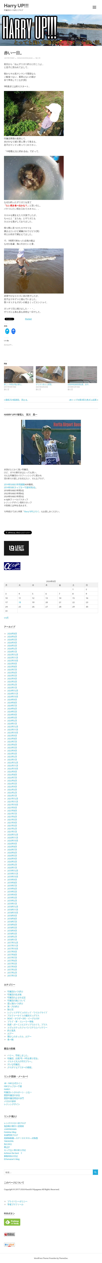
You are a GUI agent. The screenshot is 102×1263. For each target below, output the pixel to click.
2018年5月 (12, 927)
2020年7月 (12, 849)
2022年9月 (12, 771)
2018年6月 (12, 924)
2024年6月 (12, 708)
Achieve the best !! (13, 1153)
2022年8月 (12, 774)
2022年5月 (12, 783)
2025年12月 (12, 654)
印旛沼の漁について (16, 1000)
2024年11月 (12, 693)
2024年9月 (12, 699)
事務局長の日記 (11, 1156)
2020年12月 (12, 834)
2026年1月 (12, 651)
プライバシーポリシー (17, 1201)
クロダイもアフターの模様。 (20, 1067)
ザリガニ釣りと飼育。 (44, 384)
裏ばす (7, 1147)
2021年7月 (12, 813)
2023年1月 (12, 759)
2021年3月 (12, 825)
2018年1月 (12, 939)
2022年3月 (12, 789)
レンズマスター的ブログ (15, 1123)
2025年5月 (12, 675)
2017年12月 (12, 942)
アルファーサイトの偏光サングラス (23, 1015)
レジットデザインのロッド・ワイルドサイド (27, 1012)
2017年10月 (12, 948)
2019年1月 (12, 903)
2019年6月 (12, 888)
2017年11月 (12, 945)
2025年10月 (12, 660)
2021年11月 (12, 801)
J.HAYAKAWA (10, 1129)
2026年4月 (12, 642)
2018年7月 (12, 921)
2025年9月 (12, 663)
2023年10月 (12, 732)
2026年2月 (12, 648)
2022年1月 (12, 795)
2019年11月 (12, 873)
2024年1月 (12, 723)
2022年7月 (12, 777)
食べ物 (10, 1039)
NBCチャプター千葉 (13, 1086)
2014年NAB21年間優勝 (14, 484)
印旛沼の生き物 (14, 994)
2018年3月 (12, 933)
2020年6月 (12, 852)
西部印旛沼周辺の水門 (14, 1098)
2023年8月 (12, 738)
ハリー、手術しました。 (18, 1055)
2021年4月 (12, 822)
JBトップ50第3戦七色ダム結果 (83, 399)
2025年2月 (12, 684)
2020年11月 (12, 837)
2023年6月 (12, 744)
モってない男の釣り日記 (15, 1150)
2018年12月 (12, 906)
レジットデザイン (12, 1104)
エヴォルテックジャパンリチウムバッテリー (27, 1027)
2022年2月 (12, 792)
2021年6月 (12, 816)
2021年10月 (12, 804)
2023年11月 (12, 729)
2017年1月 (12, 975)
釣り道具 (11, 1030)
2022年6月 (12, 780)
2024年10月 (12, 696)
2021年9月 (12, 807)
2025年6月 (12, 672)
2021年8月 (12, 810)
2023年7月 (12, 741)
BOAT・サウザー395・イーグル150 (23, 1018)
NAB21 (7, 1089)
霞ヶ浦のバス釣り (15, 1003)
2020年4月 (12, 858)
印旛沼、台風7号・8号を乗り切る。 (23, 1058)
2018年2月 (12, 936)
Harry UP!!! (16, 5)
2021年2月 (12, 828)
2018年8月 (12, 918)
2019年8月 (12, 882)
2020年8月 (12, 846)
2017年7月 (12, 957)
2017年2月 (12, 972)
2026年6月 (12, 636)
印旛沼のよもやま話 (16, 997)
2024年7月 (12, 705)
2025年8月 (12, 666)
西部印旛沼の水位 (12, 1095)
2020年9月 (12, 843)
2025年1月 (12, 687)
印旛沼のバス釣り (15, 991)
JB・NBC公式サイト (13, 1083)
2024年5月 (12, 711)
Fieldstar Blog (10, 1132)
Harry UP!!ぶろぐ (31, 511)
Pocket (28, 319)
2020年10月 (12, 840)
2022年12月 (12, 762)
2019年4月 (12, 894)
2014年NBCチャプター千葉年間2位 (19, 487)
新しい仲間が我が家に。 (13, 384)
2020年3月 (12, 861)
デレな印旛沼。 (14, 1064)
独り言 (38, 58)
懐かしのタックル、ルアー (19, 1036)
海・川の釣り (13, 1006)
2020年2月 (12, 864)
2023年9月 (12, 735)
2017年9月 (12, 951)
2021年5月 (12, 819)
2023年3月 (12, 753)
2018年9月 (12, 915)
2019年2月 (12, 900)
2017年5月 (12, 963)
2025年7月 (12, 669)
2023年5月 (12, 747)
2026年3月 (12, 645)
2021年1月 (12, 831)
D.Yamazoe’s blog (11, 1159)
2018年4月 (12, 930)
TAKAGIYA (8, 1141)
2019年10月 (12, 876)
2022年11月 (12, 765)
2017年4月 (12, 966)
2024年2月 (12, 720)
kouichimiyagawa (25, 58)
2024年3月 (12, 717)
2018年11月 (12, 909)
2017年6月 (12, 960)
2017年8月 (12, 954)
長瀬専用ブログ (11, 1135)
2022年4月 (12, 786)
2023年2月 (12, 756)
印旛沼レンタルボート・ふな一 (18, 1092)
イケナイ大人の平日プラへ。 (20, 1061)
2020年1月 (12, 867)
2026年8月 (12, 633)
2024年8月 (12, 702)
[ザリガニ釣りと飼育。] (50, 374)
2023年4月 (12, 750)
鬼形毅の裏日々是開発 (14, 1126)
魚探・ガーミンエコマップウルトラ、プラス (27, 1024)
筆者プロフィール (15, 1204)
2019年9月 (12, 879)
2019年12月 (12, 870)
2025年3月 (12, 681)
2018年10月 (12, 912)
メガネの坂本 (10, 1101)
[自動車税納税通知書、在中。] (82, 374)
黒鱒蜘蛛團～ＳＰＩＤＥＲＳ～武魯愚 (21, 1138)
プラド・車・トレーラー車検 (20, 1021)
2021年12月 (12, 798)
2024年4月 (12, 714)
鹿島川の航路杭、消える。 (17, 399)
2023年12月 (12, 726)
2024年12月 (12, 690)
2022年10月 (12, 768)
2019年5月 (12, 891)
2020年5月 (12, 855)
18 (20, 602)
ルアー (10, 1033)
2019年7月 (12, 885)
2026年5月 (12, 639)
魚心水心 (8, 1144)
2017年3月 (12, 969)
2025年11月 (12, 657)
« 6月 (6, 617)
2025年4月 (12, 678)
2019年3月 (12, 897)
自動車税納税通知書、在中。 (79, 384)
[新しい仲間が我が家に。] (18, 374)
